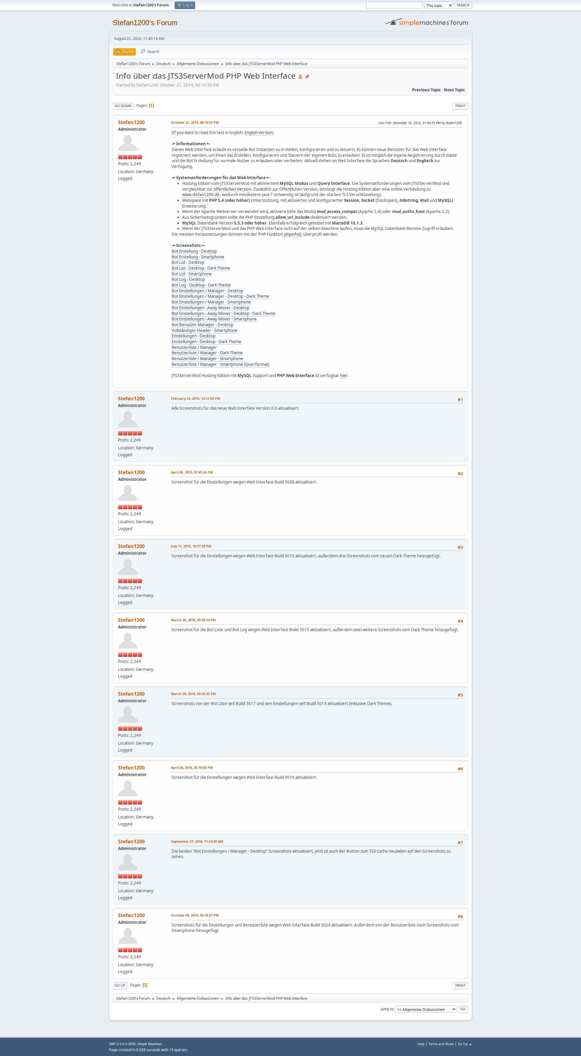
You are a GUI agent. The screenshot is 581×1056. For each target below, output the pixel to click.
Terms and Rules (441, 1043)
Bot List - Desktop (188, 262)
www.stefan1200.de (201, 194)
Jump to (387, 1009)
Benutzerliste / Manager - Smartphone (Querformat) (220, 364)
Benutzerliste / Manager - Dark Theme (207, 353)
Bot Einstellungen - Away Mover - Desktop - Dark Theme (223, 313)
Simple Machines (149, 1044)
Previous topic (426, 90)
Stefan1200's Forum (145, 22)
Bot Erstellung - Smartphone (198, 257)
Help (421, 1043)
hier (343, 375)
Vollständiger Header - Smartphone (205, 330)
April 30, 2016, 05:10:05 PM (192, 767)
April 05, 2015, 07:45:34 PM (192, 472)
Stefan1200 (131, 122)
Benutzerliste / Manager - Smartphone (207, 358)
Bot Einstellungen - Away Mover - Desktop (210, 307)
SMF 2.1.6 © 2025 (122, 1044)
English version (258, 132)
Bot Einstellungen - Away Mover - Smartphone (214, 319)
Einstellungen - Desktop (193, 336)
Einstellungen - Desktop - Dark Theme (206, 341)
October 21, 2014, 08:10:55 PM (195, 122)
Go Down (123, 105)
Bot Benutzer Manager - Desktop (202, 324)
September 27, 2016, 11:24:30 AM (197, 841)
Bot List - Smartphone (192, 274)
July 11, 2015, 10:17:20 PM (191, 546)
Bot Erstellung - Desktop (194, 251)
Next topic (454, 90)
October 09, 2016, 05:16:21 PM (195, 915)
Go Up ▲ (465, 1043)
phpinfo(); (293, 234)
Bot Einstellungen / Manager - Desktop (207, 291)
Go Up (120, 985)
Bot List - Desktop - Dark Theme (201, 268)
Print (460, 105)
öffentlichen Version (232, 189)
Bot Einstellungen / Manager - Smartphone (211, 302)
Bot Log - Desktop (188, 279)
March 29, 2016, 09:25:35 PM (193, 693)
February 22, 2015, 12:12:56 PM (195, 398)
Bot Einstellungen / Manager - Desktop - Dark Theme (220, 296)
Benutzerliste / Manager (194, 347)
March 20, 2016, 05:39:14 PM (193, 620)
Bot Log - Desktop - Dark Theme (201, 285)
